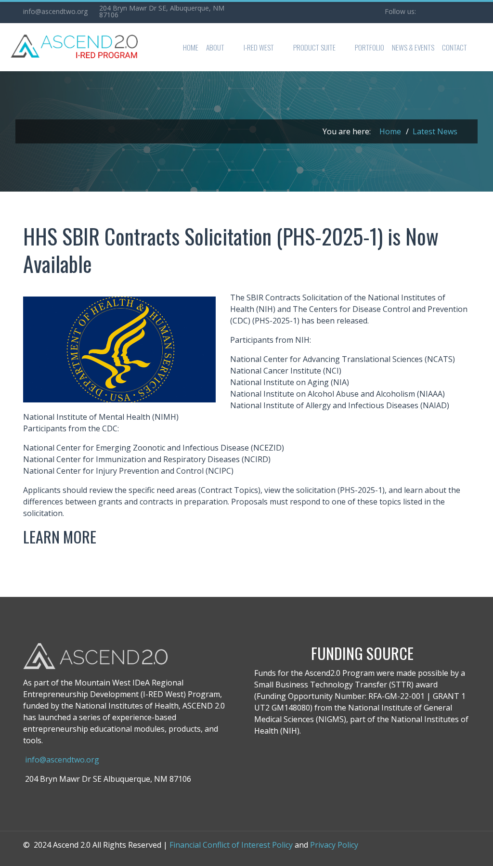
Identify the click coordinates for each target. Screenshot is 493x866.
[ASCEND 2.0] (73, 47)
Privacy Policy (334, 845)
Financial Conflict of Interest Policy (231, 845)
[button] (221, 47)
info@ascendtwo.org (55, 11)
